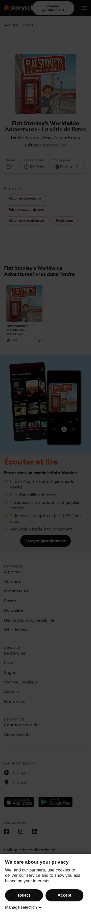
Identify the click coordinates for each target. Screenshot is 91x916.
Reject (24, 895)
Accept (64, 895)
